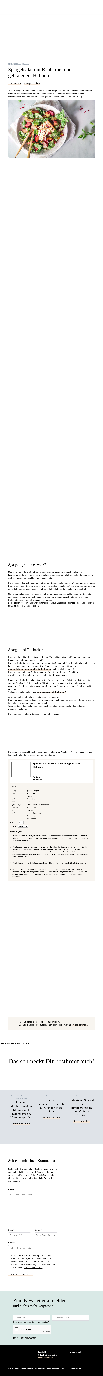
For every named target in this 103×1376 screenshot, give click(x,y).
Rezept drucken (32, 83)
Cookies (80, 1368)
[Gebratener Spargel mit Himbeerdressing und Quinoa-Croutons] (81, 1082)
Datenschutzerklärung (33, 1268)
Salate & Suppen (23, 64)
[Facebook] (82, 5)
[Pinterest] (85, 5)
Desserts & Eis (16, 1096)
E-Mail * (38, 1230)
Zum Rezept (15, 83)
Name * (11, 1230)
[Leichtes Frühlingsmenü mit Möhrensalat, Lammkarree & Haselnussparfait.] (21, 1082)
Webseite (11, 1243)
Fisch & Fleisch (26, 1096)
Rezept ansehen (21, 1123)
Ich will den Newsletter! (24, 1338)
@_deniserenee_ (79, 1025)
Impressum (59, 1368)
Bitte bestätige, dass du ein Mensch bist (31, 1322)
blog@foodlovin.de (45, 1358)
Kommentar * (13, 1189)
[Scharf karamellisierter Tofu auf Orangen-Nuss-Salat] (51, 1082)
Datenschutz (71, 1368)
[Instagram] (79, 5)
